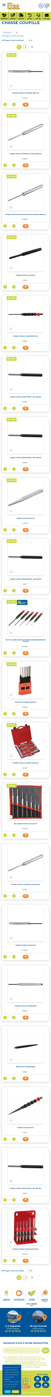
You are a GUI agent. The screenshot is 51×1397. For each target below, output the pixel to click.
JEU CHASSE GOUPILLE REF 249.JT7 (25, 824)
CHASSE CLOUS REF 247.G (25, 1127)
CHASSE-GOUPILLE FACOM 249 (25, 945)
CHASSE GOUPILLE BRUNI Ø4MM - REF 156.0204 (25, 1188)
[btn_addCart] (26, 105)
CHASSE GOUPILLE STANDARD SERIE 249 (25, 93)
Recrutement (34, 1392)
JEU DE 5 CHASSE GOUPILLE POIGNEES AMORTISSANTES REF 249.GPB (26, 640)
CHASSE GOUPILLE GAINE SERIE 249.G (25, 336)
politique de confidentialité (22, 1363)
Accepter (15, 1391)
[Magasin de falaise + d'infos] (13, 1316)
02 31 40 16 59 (13, 1331)
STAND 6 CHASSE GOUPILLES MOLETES (25, 1249)
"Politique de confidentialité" (10, 1386)
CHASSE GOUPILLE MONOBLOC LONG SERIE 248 (25, 154)
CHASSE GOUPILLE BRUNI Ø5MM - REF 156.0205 (25, 397)
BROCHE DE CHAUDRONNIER (25, 1067)
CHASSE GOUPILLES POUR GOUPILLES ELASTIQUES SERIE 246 (25, 214)
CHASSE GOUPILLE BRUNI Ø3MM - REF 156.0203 (25, 457)
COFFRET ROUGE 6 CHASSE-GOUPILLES (25, 763)
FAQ (1, 1393)
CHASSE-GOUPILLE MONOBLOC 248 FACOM (25, 884)
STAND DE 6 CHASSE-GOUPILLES (25, 702)
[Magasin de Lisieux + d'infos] (38, 1316)
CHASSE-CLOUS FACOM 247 (25, 518)
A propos (25, 1392)
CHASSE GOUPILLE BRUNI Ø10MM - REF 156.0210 (25, 579)
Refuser (8, 1391)
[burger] (4, 5)
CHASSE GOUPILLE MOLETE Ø (25, 275)
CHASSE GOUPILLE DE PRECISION (26, 1006)
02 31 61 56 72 (38, 1331)
